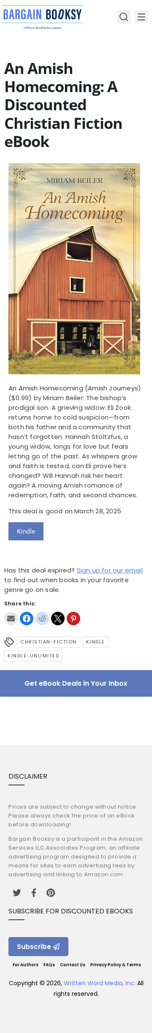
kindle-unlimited (33, 655)
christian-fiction (48, 641)
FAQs (49, 965)
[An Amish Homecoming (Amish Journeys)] (74, 372)
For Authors (25, 965)
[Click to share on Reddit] (42, 618)
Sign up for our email (110, 570)
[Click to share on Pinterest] (73, 618)
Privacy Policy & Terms (115, 965)
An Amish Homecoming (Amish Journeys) (74, 388)
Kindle (26, 531)
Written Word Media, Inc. (100, 983)
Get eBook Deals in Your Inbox (76, 683)
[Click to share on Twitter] (58, 618)
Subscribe (34, 946)
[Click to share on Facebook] (26, 618)
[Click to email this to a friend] (11, 618)
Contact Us (72, 965)
